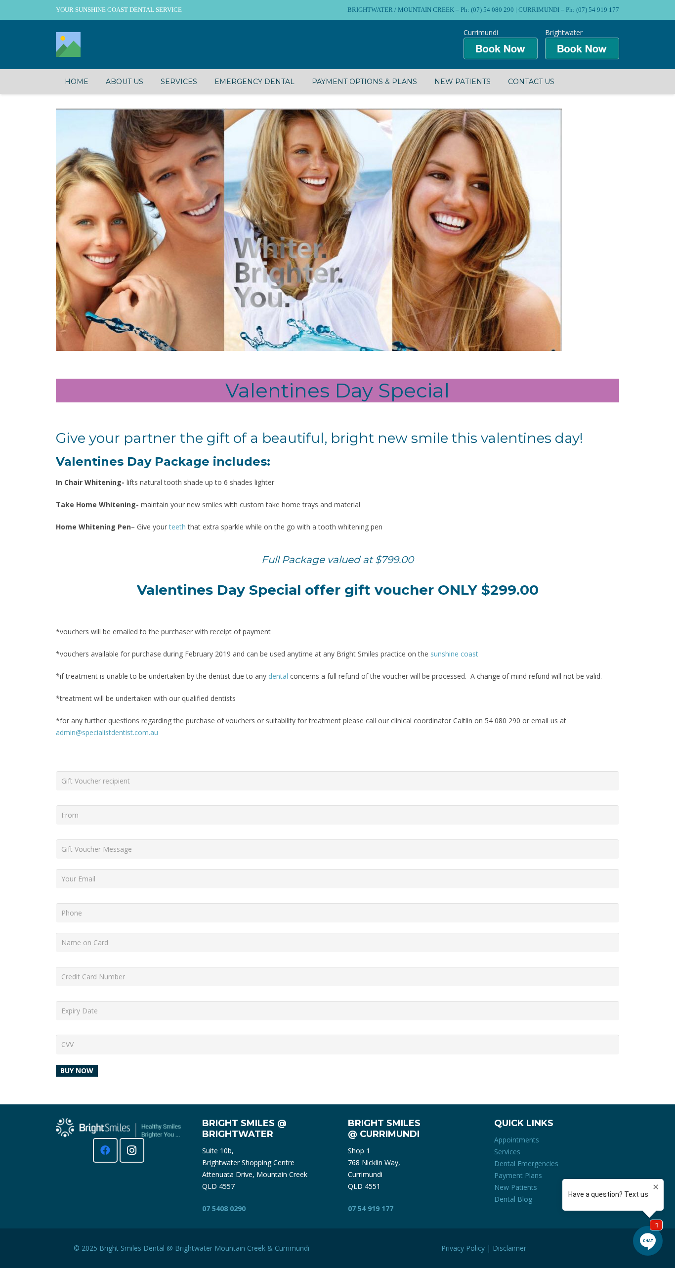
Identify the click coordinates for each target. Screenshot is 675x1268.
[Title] (68, 44)
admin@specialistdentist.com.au (107, 732)
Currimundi (292, 1248)
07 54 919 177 (370, 1208)
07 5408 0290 (224, 1208)
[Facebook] (105, 1150)
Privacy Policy (463, 1248)
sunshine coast (454, 653)
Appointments (516, 1139)
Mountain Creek (239, 1248)
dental (278, 676)
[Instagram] (132, 1150)
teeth (177, 526)
